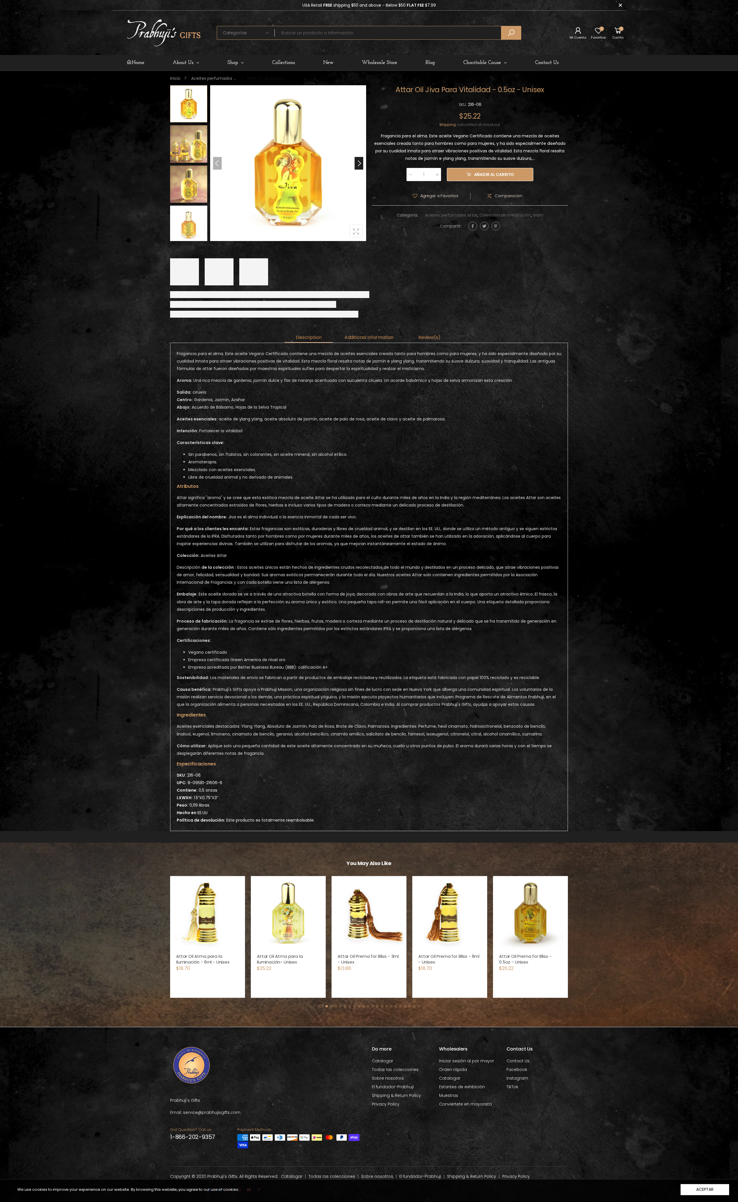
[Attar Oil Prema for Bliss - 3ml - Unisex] (369, 913)
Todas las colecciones (395, 1069)
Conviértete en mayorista (465, 1104)
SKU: (463, 104)
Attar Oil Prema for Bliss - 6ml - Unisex (448, 959)
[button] (359, 163)
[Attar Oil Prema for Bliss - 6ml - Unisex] (450, 913)
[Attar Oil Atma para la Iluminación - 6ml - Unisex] (207, 913)
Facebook (517, 1069)
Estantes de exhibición (462, 1087)
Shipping (447, 124)
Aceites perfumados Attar (451, 215)
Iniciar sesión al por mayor (466, 1061)
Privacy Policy (386, 1104)
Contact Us (518, 1061)
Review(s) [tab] (429, 337)
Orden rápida (453, 1069)
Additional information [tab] (369, 337)
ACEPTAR (704, 1189)
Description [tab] (308, 337)
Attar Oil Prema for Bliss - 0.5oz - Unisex (525, 959)
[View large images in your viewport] (356, 231)
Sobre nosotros (388, 1078)
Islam (538, 215)
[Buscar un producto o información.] (511, 33)
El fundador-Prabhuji (393, 1087)
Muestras (448, 1095)
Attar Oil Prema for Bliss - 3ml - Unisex (368, 959)
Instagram (517, 1078)
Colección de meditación (505, 215)
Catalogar (382, 1061)
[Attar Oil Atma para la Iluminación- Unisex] (288, 913)
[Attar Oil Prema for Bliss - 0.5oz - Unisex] (530, 913)
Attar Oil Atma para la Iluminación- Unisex (280, 959)
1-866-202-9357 (192, 1137)
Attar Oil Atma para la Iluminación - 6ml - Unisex (202, 959)
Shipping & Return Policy (396, 1095)
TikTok (512, 1087)
